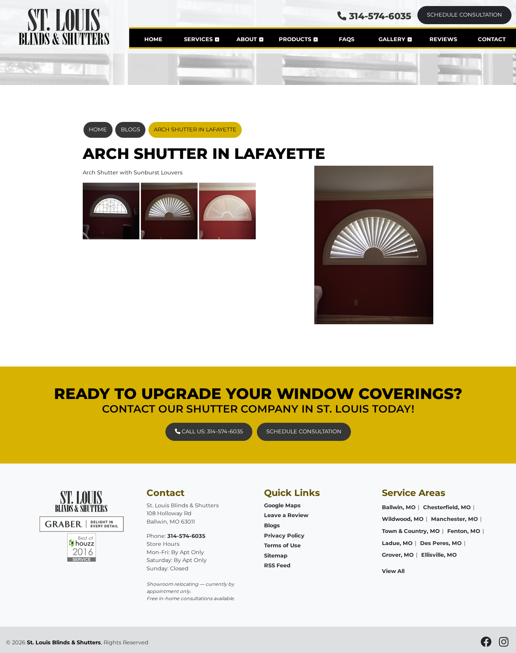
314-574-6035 (378, 16)
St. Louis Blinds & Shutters (64, 642)
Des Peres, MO (441, 543)
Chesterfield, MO (447, 507)
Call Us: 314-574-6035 (211, 431)
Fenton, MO (463, 531)
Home (98, 129)
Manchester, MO (454, 519)
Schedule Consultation (464, 14)
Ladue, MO (397, 543)
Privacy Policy (284, 535)
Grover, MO (398, 554)
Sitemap (275, 555)
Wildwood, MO (402, 519)
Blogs (130, 129)
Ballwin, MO (399, 507)
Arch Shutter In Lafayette (195, 129)
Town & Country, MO (411, 531)
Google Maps (282, 505)
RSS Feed (277, 565)
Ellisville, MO (439, 554)
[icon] (486, 644)
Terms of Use (282, 545)
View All (393, 571)
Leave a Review (286, 515)
